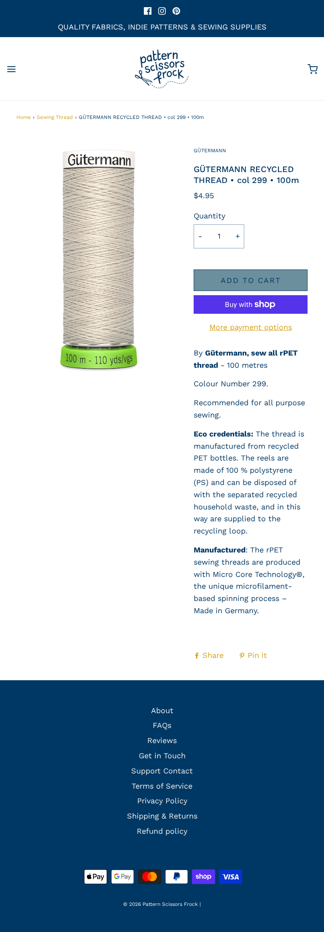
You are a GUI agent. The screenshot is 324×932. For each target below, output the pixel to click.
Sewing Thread (55, 117)
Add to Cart (251, 280)
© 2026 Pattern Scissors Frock (160, 904)
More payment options (250, 327)
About (162, 710)
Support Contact (162, 770)
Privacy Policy (162, 800)
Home (23, 117)
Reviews (162, 740)
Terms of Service (162, 785)
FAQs (162, 725)
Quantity (209, 215)
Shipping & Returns (162, 815)
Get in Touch (162, 755)
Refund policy (162, 831)
